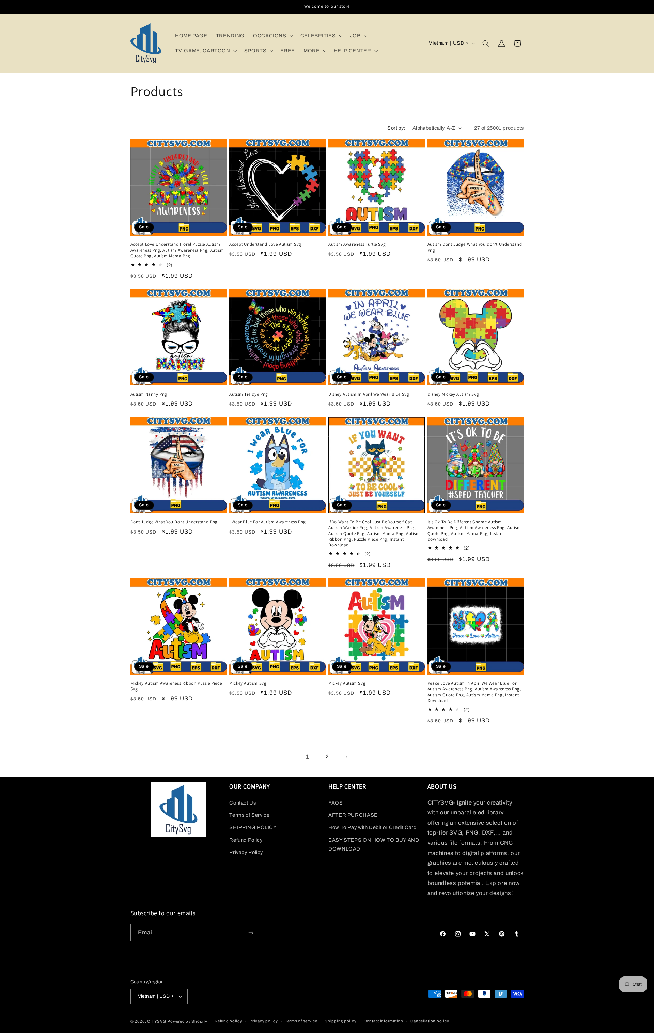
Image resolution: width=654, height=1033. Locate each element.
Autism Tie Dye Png (248, 394)
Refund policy (228, 1021)
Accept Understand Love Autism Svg (265, 244)
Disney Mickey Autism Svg (453, 394)
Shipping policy (340, 1021)
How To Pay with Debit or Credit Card (372, 827)
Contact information (383, 1021)
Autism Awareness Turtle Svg (357, 244)
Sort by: (396, 128)
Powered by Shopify (187, 1021)
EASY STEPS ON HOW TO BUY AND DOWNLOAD (373, 844)
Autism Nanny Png (149, 394)
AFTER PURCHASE (353, 815)
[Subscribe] (251, 932)
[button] (272, 35)
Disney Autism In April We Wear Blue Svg (368, 394)
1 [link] (307, 756)
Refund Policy (245, 840)
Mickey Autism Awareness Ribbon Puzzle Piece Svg (176, 686)
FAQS (335, 803)
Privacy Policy (246, 852)
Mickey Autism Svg (247, 683)
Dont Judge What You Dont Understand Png (174, 522)
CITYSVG (156, 1021)
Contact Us (242, 803)
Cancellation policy (429, 1021)
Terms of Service (249, 815)
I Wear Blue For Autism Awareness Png (267, 522)
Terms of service (301, 1021)
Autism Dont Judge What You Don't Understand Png (474, 247)
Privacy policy (263, 1021)
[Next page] (346, 757)
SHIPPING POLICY (253, 827)
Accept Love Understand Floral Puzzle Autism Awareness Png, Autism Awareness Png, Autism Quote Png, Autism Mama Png (177, 250)
